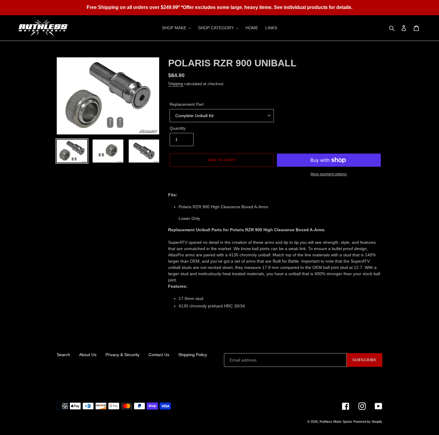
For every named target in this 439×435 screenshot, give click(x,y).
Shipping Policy (192, 354)
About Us (87, 354)
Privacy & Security (122, 354)
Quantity (177, 128)
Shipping (175, 84)
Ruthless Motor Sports (336, 421)
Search (63, 354)
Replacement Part (187, 104)
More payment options (329, 174)
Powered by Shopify (367, 421)
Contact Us (158, 354)
